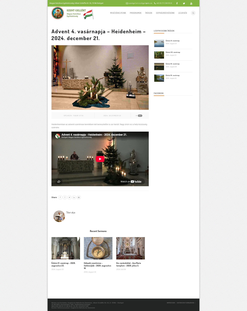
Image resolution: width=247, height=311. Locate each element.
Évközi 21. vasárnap (172, 41)
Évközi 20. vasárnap (173, 52)
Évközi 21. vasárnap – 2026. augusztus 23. (63, 264)
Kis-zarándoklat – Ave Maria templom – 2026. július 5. (128, 264)
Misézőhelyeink (118, 13)
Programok (136, 13)
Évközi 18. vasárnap (172, 75)
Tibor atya (78, 116)
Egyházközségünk (165, 13)
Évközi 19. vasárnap (172, 64)
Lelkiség (182, 13)
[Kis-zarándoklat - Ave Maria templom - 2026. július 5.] (130, 249)
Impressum (171, 303)
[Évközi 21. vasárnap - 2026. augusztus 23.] (65, 249)
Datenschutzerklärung (185, 303)
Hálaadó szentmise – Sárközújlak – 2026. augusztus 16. (97, 265)
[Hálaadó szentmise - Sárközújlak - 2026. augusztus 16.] (98, 249)
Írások (148, 13)
